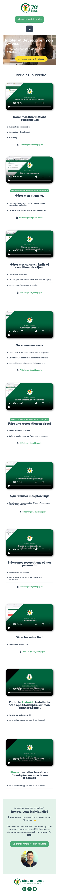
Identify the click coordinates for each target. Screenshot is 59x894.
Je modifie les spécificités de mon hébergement (28, 358)
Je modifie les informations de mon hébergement (29, 353)
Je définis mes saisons (18, 274)
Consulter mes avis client (19, 644)
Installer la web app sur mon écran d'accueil (27, 720)
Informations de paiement (19, 132)
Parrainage (13, 138)
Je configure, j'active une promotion (23, 285)
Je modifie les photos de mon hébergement (27, 363)
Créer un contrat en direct (19, 431)
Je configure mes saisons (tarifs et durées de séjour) (30, 280)
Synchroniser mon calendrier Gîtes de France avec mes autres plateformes (29, 504)
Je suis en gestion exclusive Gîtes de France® (27, 210)
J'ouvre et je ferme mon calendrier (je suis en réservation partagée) (27, 204)
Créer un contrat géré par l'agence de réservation (29, 436)
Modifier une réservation (19, 573)
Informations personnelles (19, 127)
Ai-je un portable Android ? (20, 715)
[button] (29, 127)
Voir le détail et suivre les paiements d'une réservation (26, 579)
